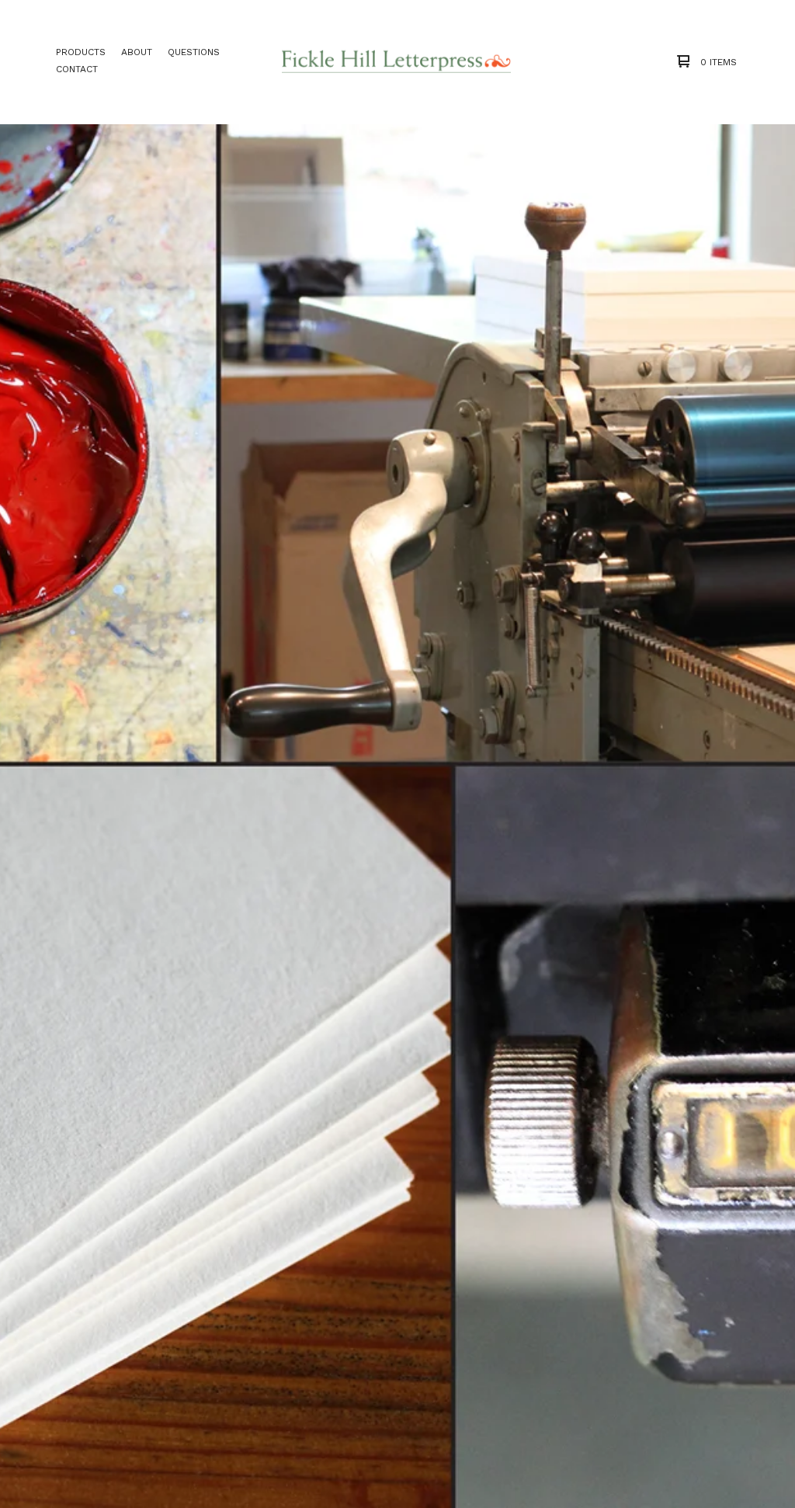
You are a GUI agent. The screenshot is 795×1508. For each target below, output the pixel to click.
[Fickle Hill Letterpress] (397, 61)
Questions (194, 52)
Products (81, 52)
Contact (77, 69)
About (136, 52)
